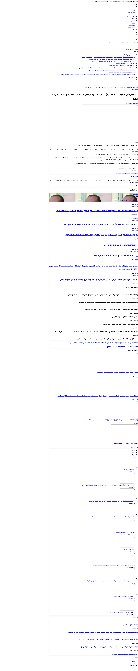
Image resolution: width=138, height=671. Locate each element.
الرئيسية (133, 10)
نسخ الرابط (121, 168)
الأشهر (133, 453)
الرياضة (133, 29)
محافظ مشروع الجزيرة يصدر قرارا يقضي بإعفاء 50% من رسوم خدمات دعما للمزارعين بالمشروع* (112, 565)
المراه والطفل (131, 25)
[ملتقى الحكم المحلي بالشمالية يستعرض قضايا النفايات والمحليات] (124, 368)
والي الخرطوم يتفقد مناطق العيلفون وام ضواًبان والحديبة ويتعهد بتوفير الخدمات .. (112, 419)
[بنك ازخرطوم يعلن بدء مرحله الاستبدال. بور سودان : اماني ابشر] (127, 594)
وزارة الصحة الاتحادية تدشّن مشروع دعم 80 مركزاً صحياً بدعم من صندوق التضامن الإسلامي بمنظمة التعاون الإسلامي (107, 57)
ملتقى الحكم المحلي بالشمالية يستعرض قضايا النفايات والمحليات (117, 372)
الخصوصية (132, 665)
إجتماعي (133, 21)
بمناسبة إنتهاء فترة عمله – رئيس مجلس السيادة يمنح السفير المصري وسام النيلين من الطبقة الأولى (111, 70)
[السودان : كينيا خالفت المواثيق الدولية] (124, 440)
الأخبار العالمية (131, 12)
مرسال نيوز (135, 103)
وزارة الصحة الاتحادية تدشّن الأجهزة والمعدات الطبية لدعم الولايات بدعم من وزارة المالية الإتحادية (112, 59)
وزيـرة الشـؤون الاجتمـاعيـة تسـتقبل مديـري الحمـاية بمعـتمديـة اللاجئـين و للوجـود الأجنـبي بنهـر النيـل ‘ (111, 581)
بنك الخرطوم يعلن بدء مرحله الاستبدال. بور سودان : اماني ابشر (121, 612)
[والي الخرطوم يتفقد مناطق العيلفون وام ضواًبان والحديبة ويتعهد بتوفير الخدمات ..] (124, 416)
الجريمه (133, 19)
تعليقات (133, 455)
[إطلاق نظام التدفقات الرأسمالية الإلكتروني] (127, 530)
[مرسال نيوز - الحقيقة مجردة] (123, 43)
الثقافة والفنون (131, 27)
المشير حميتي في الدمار (129, 55)
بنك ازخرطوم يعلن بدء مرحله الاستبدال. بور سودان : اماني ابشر (121, 596)
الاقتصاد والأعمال (131, 16)
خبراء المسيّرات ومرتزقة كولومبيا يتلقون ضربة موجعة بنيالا (121, 72)
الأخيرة (133, 450)
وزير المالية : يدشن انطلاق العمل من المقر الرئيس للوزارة (122, 66)
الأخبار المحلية (132, 14)
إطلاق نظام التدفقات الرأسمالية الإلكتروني (125, 63)
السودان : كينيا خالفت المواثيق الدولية (126, 443)
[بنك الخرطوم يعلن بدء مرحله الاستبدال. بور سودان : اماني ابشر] (127, 610)
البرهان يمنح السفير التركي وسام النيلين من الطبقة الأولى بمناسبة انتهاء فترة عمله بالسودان (113, 61)
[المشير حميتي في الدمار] (127, 467)
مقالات (133, 23)
